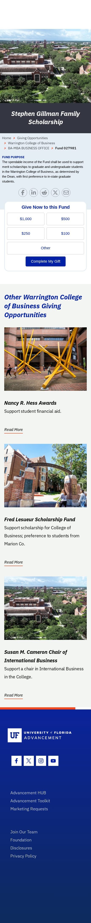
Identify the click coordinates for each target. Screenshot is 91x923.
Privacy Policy (23, 856)
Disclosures (21, 848)
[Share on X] (56, 193)
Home (6, 138)
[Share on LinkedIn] (34, 193)
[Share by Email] (67, 193)
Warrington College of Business (31, 143)
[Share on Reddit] (45, 193)
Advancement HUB (28, 792)
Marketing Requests (29, 809)
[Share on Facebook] (23, 193)
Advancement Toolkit (30, 801)
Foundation (21, 840)
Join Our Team (24, 832)
